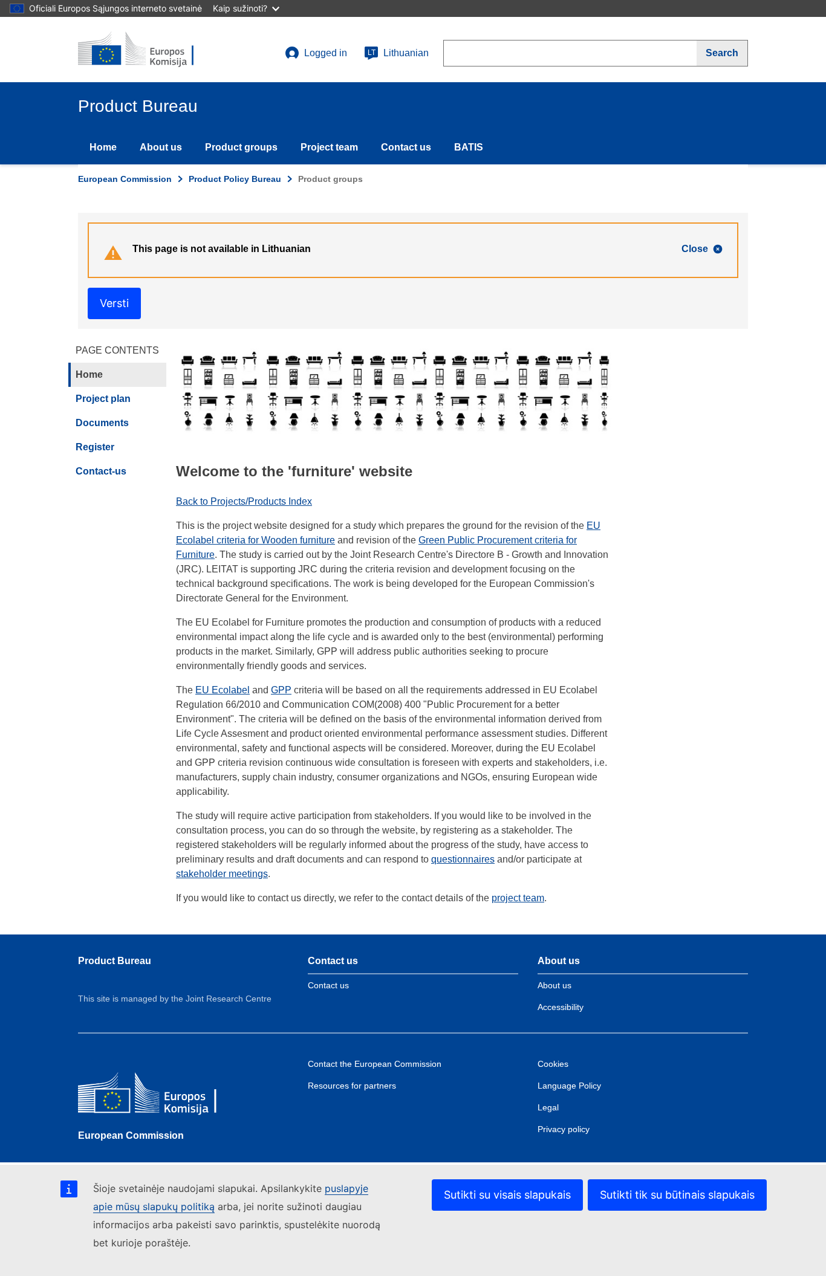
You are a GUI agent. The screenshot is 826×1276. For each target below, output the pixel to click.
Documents (102, 423)
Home (103, 147)
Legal (548, 1107)
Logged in (325, 53)
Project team (329, 147)
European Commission (125, 179)
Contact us (406, 147)
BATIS (468, 147)
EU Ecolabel (222, 690)
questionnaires (463, 859)
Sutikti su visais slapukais (507, 1194)
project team (518, 898)
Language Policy (569, 1085)
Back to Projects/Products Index (244, 501)
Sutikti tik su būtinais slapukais (677, 1194)
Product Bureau (114, 961)
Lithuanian (398, 53)
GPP (281, 690)
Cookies (553, 1064)
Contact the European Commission (374, 1064)
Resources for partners (352, 1085)
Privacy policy (564, 1129)
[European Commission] (165, 1095)
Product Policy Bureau (235, 179)
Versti (114, 303)
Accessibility (561, 1007)
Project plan (103, 398)
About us (161, 147)
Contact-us (101, 471)
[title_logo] (151, 49)
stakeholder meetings (222, 874)
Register (95, 447)
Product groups (241, 147)
